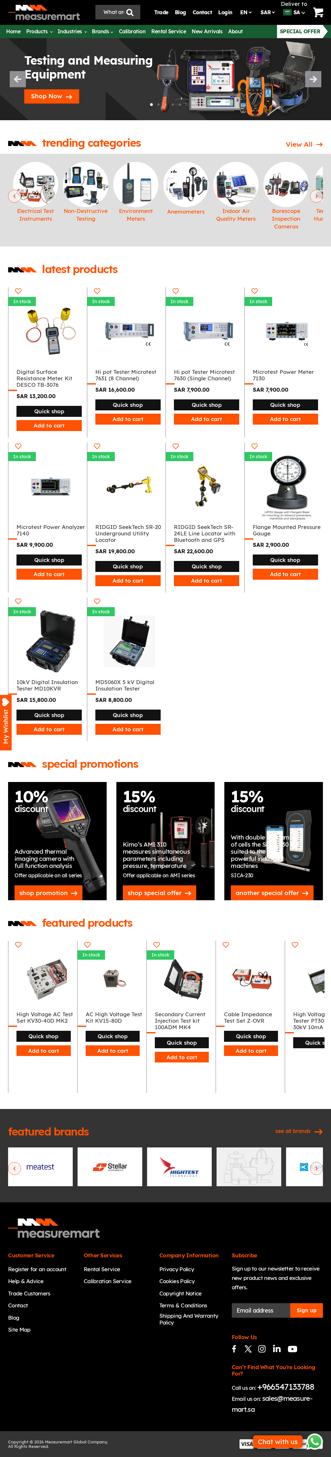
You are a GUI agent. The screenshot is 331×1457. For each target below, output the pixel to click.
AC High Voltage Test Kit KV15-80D (114, 1017)
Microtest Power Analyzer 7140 (50, 530)
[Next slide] (313, 79)
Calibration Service (108, 1281)
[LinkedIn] (276, 1349)
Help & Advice (25, 1281)
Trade (161, 12)
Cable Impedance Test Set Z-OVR (248, 1017)
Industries (71, 31)
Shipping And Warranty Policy (188, 1319)
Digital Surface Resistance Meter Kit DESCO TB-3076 (44, 378)
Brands (101, 31)
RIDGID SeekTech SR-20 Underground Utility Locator (128, 533)
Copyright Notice (180, 1293)
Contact (202, 12)
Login (225, 12)
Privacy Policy (176, 1269)
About (235, 31)
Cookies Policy (177, 1281)
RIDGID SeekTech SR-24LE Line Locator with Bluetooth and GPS (204, 533)
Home (13, 31)
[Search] (130, 12)
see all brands (293, 1131)
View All (299, 144)
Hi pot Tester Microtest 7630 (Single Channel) (204, 375)
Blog (180, 12)
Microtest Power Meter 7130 (283, 375)
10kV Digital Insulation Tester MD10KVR (47, 685)
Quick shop (49, 411)
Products (37, 31)
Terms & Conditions (183, 1305)
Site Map (19, 1329)
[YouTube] (290, 1349)
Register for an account (37, 1269)
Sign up (306, 1310)
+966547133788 (285, 1386)
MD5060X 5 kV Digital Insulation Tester (124, 685)
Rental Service (168, 31)
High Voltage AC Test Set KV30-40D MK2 (44, 1017)
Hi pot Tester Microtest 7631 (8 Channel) (125, 375)
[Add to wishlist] (18, 291)
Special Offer (300, 31)
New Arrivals (207, 31)
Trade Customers (29, 1293)
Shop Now (46, 96)
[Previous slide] (18, 79)
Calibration (132, 31)
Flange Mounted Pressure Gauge (287, 530)
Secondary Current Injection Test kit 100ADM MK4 (180, 1020)
